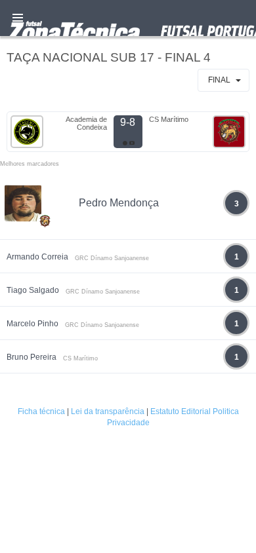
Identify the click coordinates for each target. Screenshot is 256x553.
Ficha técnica (41, 411)
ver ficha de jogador (45, 259)
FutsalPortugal (128, 18)
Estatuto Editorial (180, 411)
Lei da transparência (107, 411)
